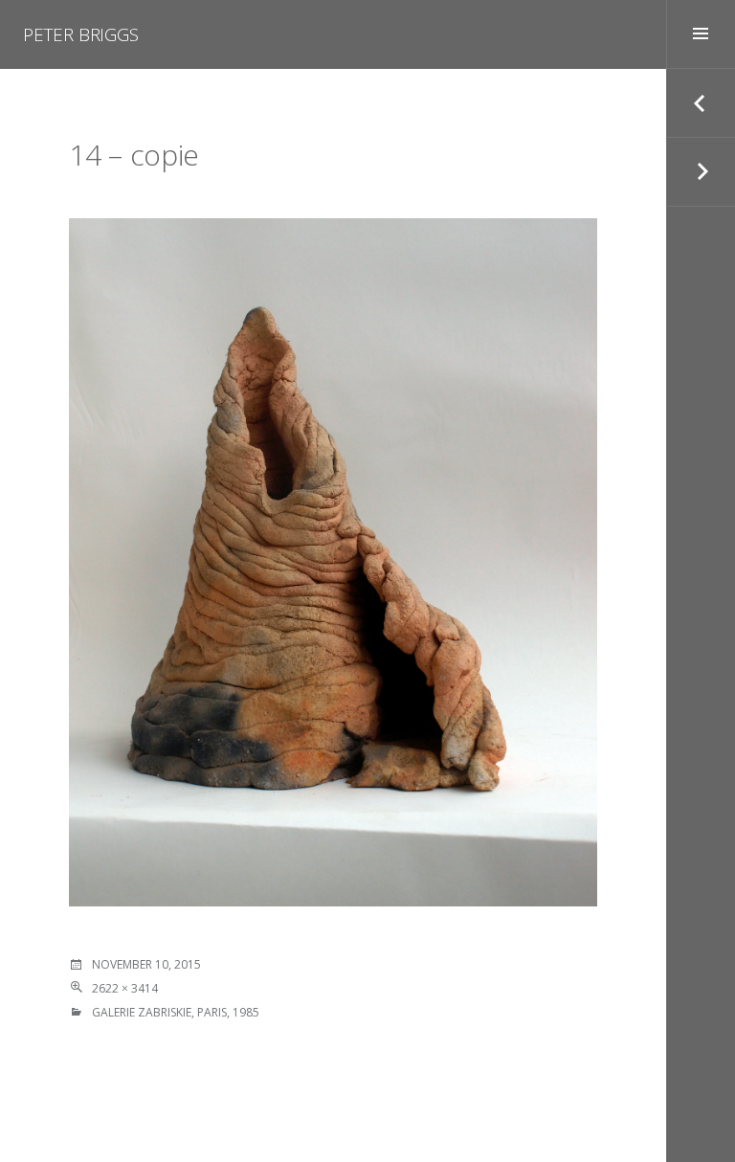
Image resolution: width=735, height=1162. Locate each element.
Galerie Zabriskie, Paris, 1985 (175, 1012)
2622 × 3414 (125, 988)
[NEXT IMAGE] (700, 172)
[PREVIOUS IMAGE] (700, 103)
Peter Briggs (81, 34)
